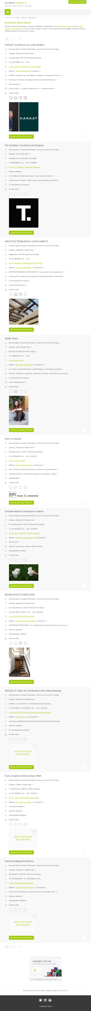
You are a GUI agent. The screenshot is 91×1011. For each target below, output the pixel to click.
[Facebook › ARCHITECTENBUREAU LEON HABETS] (16, 294)
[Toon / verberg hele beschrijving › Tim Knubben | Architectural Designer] (47, 176)
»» (20, 39)
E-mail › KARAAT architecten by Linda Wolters (25, 67)
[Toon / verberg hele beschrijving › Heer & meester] (47, 469)
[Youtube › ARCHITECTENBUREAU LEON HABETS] (25, 294)
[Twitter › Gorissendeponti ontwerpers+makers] (11, 560)
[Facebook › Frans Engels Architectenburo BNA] (16, 824)
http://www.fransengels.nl (24, 802)
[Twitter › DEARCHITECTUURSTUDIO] (11, 643)
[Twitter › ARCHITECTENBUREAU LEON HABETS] (11, 294)
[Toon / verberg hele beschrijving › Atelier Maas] (47, 369)
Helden (18, 784)
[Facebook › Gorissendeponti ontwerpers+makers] (16, 560)
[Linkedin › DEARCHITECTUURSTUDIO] (20, 643)
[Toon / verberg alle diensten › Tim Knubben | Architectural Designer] (47, 180)
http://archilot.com (21, 717)
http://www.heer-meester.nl (24, 465)
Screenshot (36, 71)
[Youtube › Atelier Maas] (25, 391)
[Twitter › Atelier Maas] (11, 391)
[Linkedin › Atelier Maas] (20, 391)
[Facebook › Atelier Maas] (16, 391)
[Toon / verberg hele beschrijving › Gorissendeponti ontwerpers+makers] (47, 542)
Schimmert (20, 870)
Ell (17, 154)
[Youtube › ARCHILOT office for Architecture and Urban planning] (25, 739)
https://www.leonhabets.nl (24, 268)
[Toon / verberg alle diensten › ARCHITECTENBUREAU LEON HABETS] (47, 276)
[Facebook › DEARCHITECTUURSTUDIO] (16, 643)
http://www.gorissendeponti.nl (25, 538)
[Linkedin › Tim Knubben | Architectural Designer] (20, 194)
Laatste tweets (15, 88)
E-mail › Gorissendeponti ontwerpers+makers (24, 533)
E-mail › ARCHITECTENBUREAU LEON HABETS (26, 263)
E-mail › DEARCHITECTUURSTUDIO (22, 616)
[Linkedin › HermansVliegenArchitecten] (20, 910)
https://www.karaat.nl (22, 71)
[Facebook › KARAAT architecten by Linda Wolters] (16, 98)
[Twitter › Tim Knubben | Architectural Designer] (11, 194)
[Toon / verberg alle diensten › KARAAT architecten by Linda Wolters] (47, 80)
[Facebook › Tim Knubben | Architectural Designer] (16, 194)
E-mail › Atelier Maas (16, 360)
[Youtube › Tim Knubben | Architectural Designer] (25, 194)
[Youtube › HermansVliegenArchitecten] (25, 910)
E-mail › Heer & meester (17, 461)
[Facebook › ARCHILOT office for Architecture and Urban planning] (16, 739)
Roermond (19, 53)
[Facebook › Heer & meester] (16, 487)
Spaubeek (19, 250)
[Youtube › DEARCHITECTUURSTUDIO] (25, 643)
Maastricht (19, 520)
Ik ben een (77, 2)
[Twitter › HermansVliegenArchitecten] (11, 910)
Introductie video (48, 88)
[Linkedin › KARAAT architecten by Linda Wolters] (20, 98)
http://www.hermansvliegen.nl (25, 887)
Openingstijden (15, 84)
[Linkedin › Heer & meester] (20, 487)
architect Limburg (66, 26)
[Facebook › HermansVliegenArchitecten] (16, 910)
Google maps (30, 53)
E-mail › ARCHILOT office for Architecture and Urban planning (30, 712)
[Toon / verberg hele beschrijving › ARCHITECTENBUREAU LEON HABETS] (47, 272)
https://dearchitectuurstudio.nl (25, 621)
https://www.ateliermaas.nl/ (24, 365)
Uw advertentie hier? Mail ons (45, 979)
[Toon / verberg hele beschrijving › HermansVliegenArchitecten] (47, 892)
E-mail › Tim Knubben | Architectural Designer (24, 167)
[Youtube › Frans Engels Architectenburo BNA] (25, 824)
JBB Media (43, 1006)
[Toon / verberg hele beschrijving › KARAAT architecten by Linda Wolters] (47, 75)
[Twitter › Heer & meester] (11, 487)
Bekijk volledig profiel (21, 136)
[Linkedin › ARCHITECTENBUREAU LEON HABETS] (20, 294)
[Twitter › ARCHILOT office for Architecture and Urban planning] (11, 739)
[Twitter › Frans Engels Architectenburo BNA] (11, 824)
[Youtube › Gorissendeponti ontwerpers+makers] (25, 560)
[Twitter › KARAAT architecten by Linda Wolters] (11, 98)
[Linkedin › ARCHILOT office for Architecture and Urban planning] (20, 739)
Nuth (17, 347)
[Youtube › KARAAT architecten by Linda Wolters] (25, 98)
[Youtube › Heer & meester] (25, 487)
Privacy (50, 1006)
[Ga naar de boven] (84, 137)
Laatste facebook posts (31, 88)
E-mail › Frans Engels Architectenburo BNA (24, 798)
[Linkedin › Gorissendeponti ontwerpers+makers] (20, 560)
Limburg (11, 53)
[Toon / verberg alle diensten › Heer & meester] (47, 474)
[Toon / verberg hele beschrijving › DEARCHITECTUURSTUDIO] (47, 625)
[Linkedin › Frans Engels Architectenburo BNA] (20, 824)
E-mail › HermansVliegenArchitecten (21, 883)
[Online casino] (47, 957)
